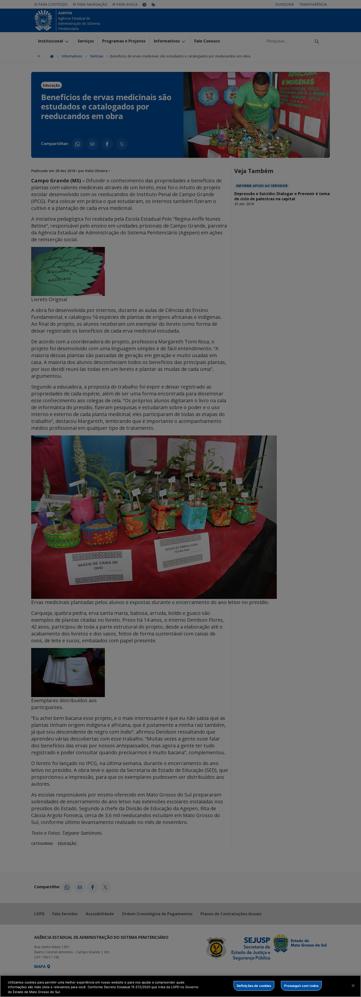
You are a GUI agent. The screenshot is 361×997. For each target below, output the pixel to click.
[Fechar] (353, 985)
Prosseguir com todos (301, 985)
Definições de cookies (254, 985)
